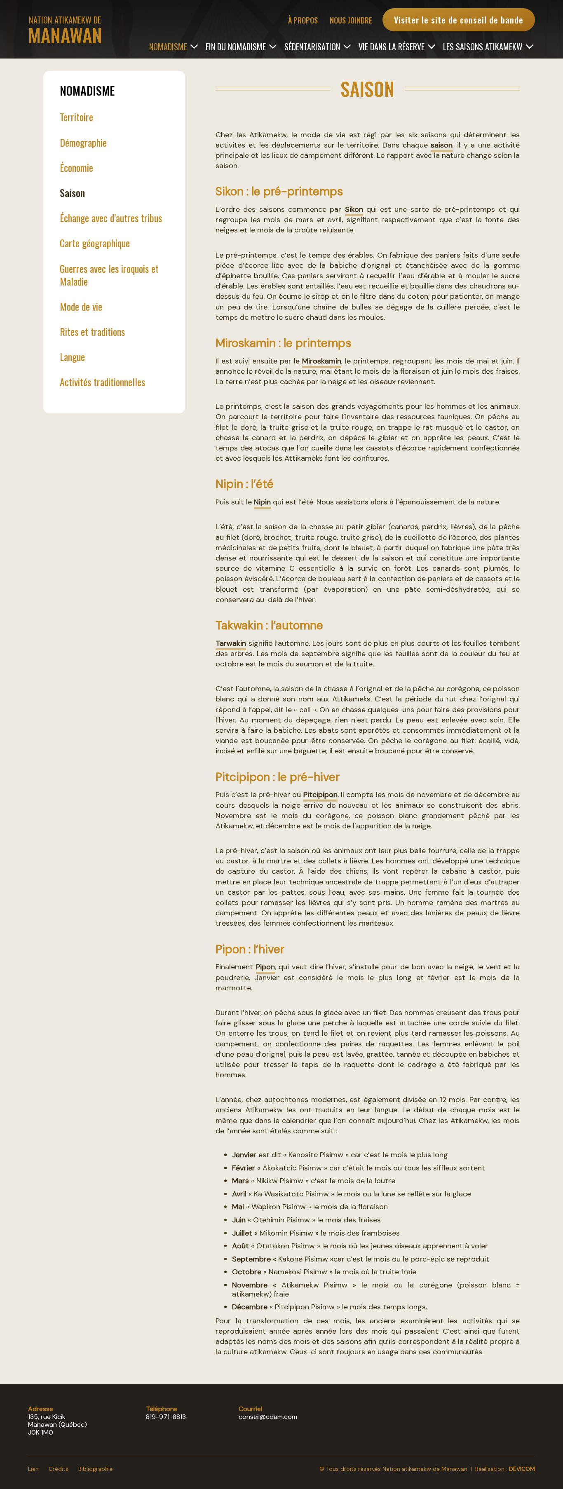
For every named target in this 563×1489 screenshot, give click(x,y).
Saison (72, 192)
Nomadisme (168, 46)
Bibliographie (95, 1469)
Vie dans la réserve (392, 46)
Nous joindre (351, 20)
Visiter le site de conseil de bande (458, 20)
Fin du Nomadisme (236, 46)
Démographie (83, 142)
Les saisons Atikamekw (483, 46)
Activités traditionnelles (102, 381)
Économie (76, 167)
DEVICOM (522, 1469)
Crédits (58, 1469)
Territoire (76, 116)
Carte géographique (95, 242)
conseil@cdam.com (268, 1416)
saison (442, 145)
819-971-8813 (166, 1416)
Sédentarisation (312, 46)
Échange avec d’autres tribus (111, 217)
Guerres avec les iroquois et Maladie (109, 274)
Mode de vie (81, 306)
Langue (72, 356)
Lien (33, 1469)
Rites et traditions (92, 331)
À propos (303, 20)
